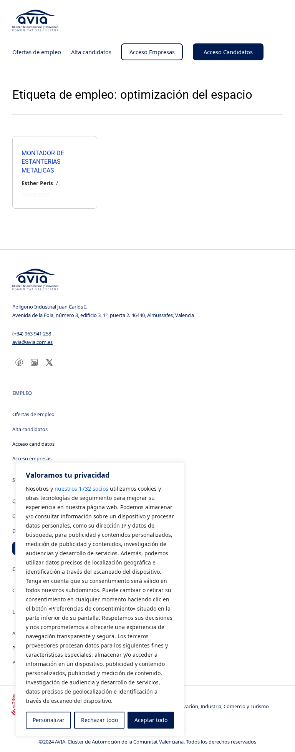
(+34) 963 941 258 (31, 333)
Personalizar (49, 720)
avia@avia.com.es (32, 342)
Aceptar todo (150, 720)
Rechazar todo (99, 720)
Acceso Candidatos (228, 52)
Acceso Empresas (152, 52)
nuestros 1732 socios (81, 488)
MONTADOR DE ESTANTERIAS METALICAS (43, 161)
